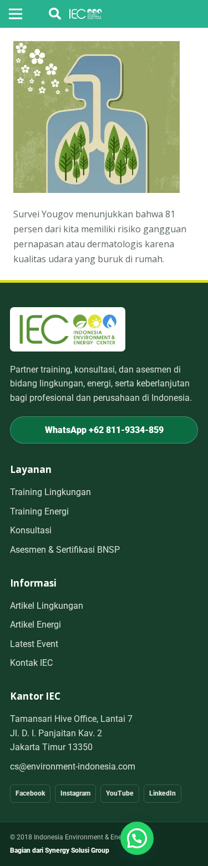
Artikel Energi (35, 624)
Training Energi (39, 511)
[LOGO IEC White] (86, 13)
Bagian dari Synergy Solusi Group (59, 850)
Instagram (75, 793)
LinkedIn (162, 793)
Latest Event (34, 644)
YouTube (120, 793)
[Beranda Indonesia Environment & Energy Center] (67, 329)
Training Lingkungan (50, 492)
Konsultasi (31, 530)
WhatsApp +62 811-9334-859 (104, 430)
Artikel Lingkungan (46, 605)
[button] (55, 14)
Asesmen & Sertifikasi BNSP (65, 549)
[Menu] (15, 14)
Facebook (30, 793)
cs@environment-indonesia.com (72, 766)
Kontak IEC (31, 663)
